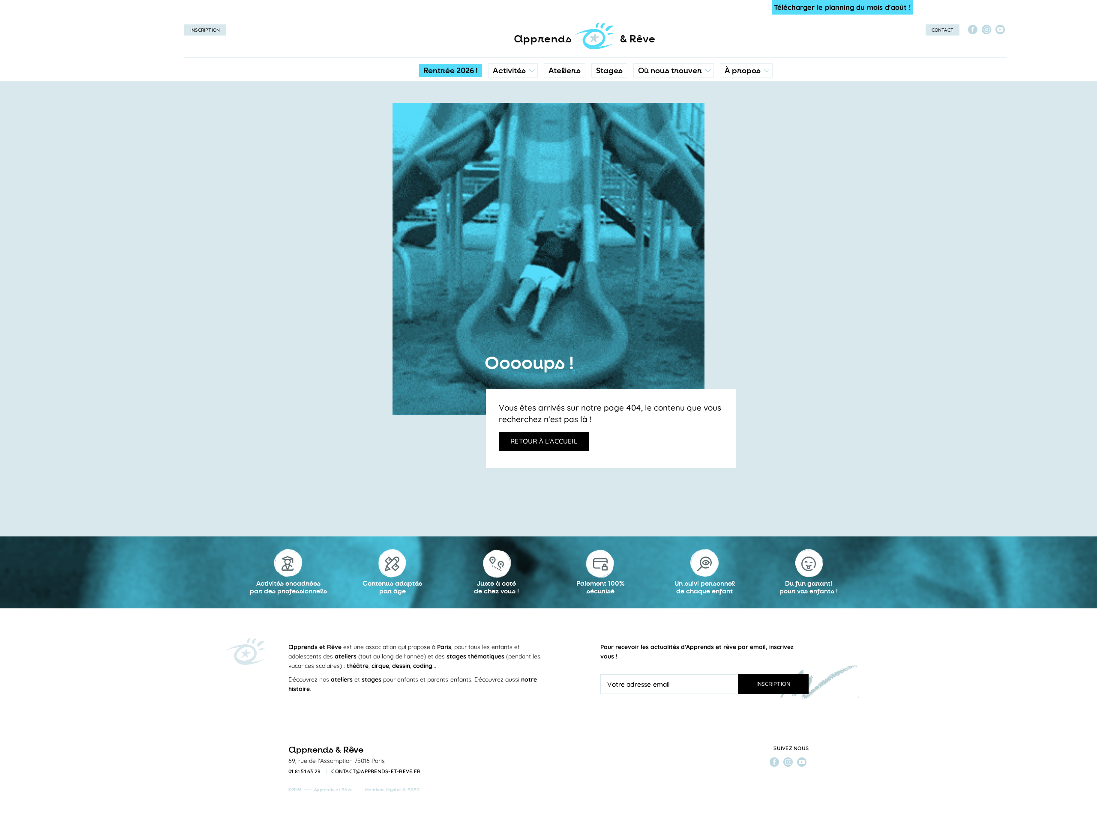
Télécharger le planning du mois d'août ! (842, 7)
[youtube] (1000, 29)
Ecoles (673, 109)
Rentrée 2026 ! (450, 70)
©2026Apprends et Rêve (320, 789)
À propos (743, 70)
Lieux (672, 126)
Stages (609, 70)
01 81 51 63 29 (304, 771)
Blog (734, 126)
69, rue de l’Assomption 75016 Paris (336, 761)
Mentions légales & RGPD (392, 789)
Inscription (205, 30)
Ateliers (564, 70)
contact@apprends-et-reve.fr (375, 771)
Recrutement (746, 143)
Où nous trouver (670, 70)
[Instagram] (986, 29)
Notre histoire (746, 109)
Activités (509, 70)
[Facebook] (972, 29)
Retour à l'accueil (543, 441)
